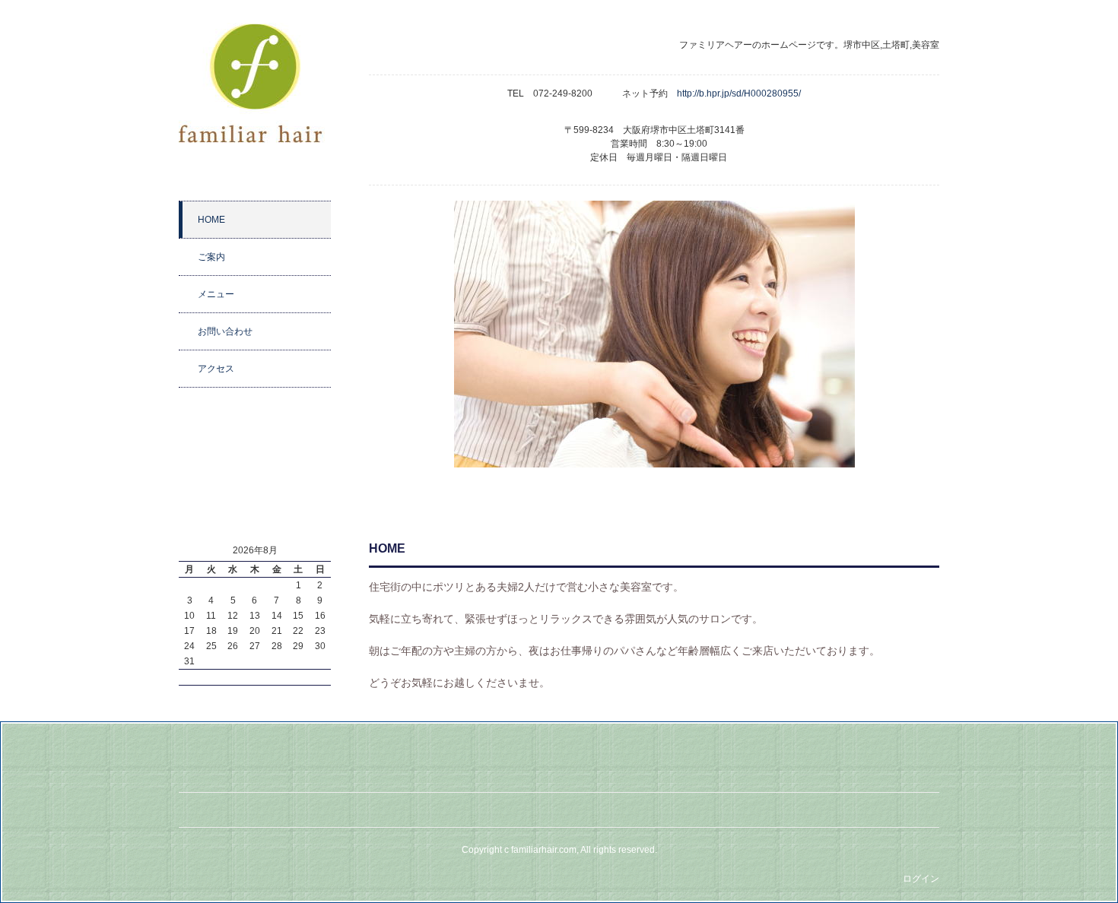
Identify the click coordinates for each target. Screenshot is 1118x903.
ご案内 (211, 257)
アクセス (216, 368)
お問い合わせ (225, 331)
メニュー (216, 294)
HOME (211, 219)
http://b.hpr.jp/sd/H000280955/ (743, 93)
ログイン (921, 878)
